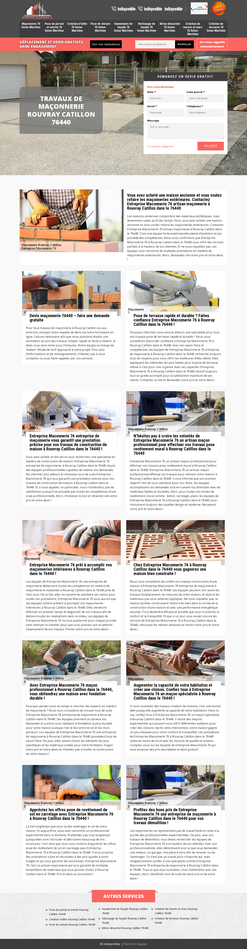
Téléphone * (194, 106)
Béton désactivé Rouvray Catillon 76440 (125, 928)
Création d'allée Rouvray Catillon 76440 (72, 919)
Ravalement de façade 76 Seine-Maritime (123, 27)
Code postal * (195, 92)
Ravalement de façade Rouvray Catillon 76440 (125, 911)
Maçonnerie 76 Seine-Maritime (31, 25)
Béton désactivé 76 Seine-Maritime (170, 27)
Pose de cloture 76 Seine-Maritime (100, 27)
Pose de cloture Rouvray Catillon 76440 (72, 924)
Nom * (151, 92)
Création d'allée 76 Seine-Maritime (77, 27)
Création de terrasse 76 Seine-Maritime (216, 27)
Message (153, 120)
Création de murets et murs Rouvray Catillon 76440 (176, 911)
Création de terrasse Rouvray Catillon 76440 (176, 920)
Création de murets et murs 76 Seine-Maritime (192, 29)
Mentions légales (135, 944)
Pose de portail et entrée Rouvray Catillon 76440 (69, 912)
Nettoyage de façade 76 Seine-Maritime (146, 27)
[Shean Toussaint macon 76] (37, 10)
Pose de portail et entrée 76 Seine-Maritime (54, 27)
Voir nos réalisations (106, 44)
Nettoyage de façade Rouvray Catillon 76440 (124, 920)
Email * (152, 106)
